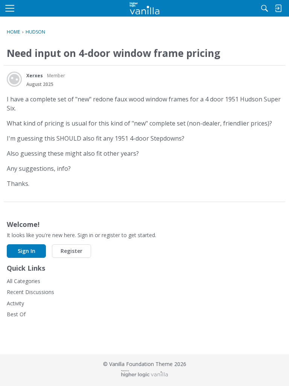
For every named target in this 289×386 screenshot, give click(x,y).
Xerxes (34, 75)
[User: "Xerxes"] (14, 79)
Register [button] (71, 250)
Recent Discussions (30, 292)
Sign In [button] (26, 250)
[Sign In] (278, 8)
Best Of (16, 314)
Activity (15, 303)
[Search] (264, 8)
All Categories (23, 281)
